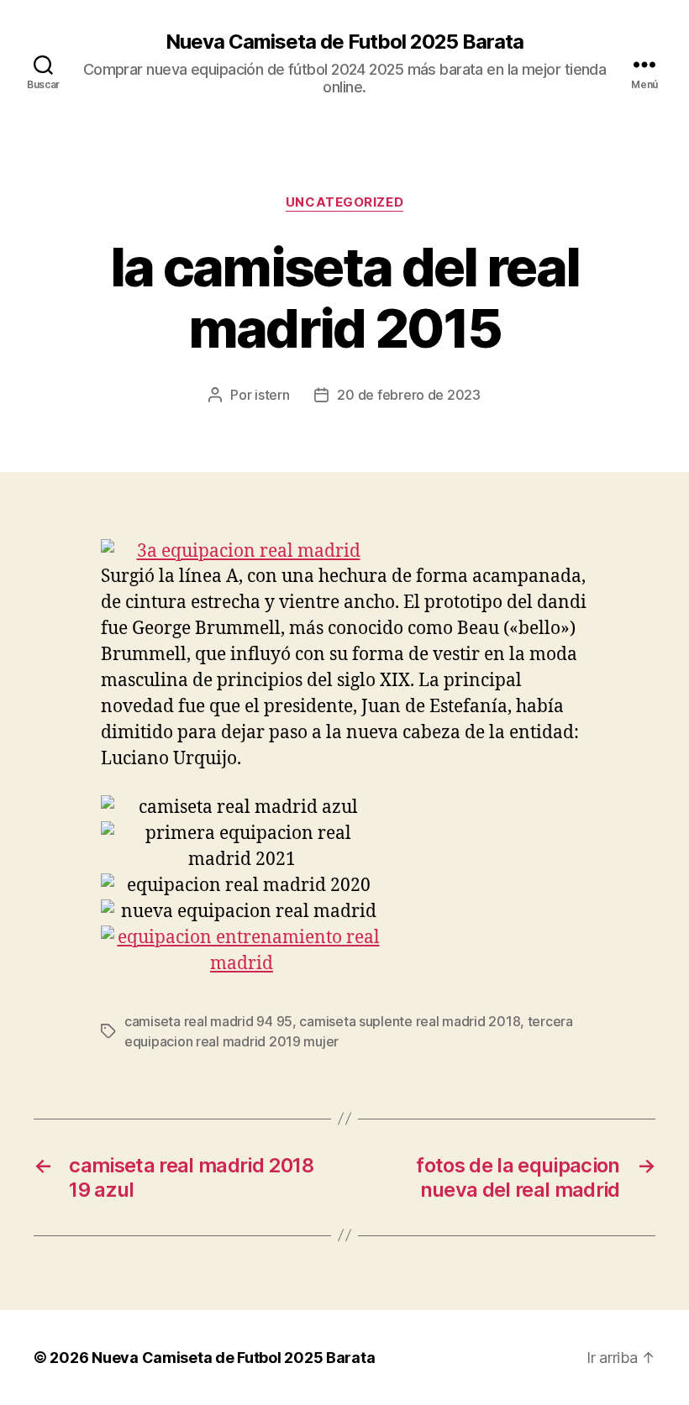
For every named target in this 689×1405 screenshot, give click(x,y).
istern (272, 394)
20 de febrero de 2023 (408, 394)
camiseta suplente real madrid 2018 (409, 1021)
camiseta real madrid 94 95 (208, 1021)
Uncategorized (344, 202)
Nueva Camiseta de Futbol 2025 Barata (344, 42)
